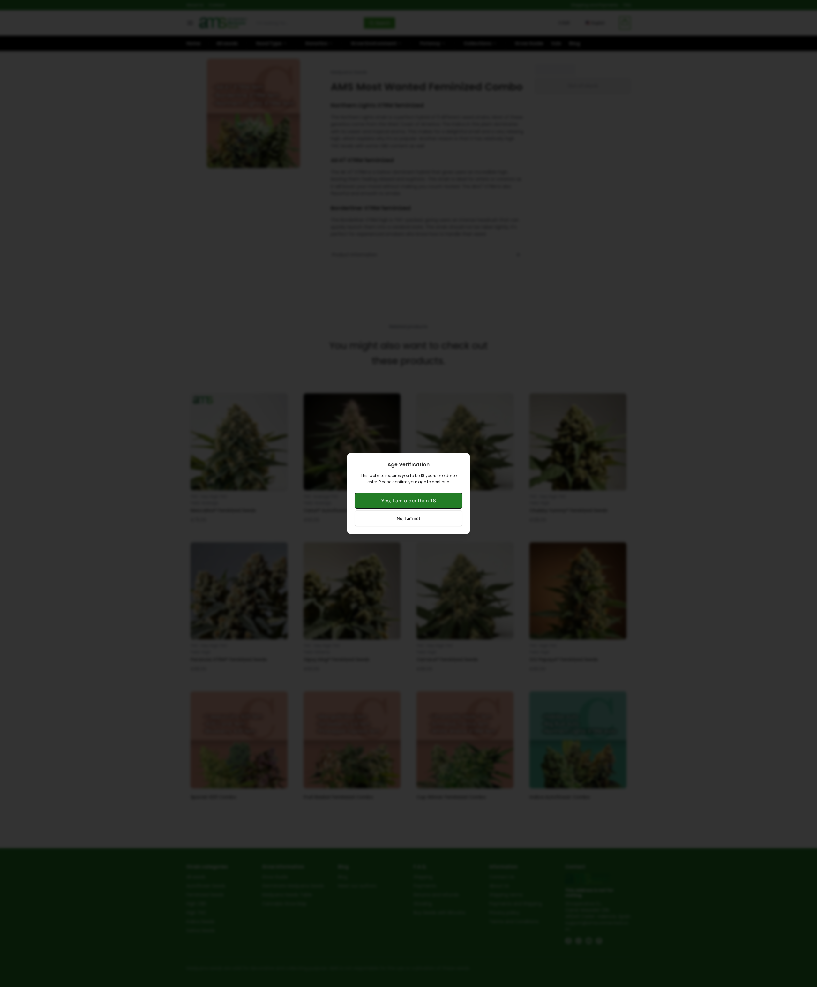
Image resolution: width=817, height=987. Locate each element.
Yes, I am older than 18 (408, 500)
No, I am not (408, 518)
